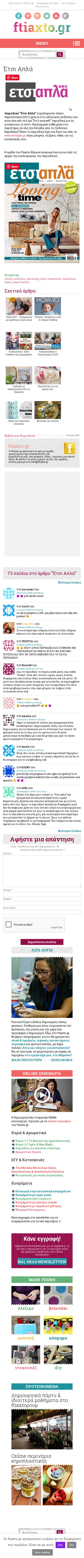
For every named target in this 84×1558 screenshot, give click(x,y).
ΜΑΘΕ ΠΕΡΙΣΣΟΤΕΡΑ (26, 1060)
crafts (8, 278)
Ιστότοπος (9, 907)
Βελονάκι (58, 1308)
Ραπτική (26, 1338)
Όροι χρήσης (42, 1552)
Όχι (72, 1545)
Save (14, 77)
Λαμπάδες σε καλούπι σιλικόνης (38, 1148)
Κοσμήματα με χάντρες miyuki (36, 1202)
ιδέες (43, 278)
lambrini (27, 699)
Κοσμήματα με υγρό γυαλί (33, 1195)
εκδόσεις (19, 278)
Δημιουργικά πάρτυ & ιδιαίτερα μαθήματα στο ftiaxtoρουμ (39, 1400)
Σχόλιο (7, 853)
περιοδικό (68, 278)
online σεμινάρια (59, 1121)
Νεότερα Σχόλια (69, 582)
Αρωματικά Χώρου (28, 1152)
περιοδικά (54, 278)
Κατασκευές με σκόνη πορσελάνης (39, 1175)
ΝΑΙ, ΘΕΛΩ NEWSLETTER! (42, 1261)
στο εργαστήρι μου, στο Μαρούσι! (48, 1055)
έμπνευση (33, 278)
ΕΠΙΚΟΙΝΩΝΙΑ (62, 1060)
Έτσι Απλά (18, 69)
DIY (58, 1367)
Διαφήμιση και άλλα (47, 3)
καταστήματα (59, 1040)
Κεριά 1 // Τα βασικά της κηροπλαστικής (42, 1141)
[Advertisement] (42, 514)
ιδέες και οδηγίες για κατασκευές (45, 1047)
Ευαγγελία (28, 623)
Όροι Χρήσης (68, 3)
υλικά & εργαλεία (23, 1040)
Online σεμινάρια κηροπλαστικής (31, 1458)
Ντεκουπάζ (26, 1367)
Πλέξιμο (26, 1308)
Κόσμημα (58, 1338)
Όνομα (8, 890)
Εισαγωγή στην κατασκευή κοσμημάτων (43, 1191)
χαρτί (7, 282)
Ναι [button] (60, 1545)
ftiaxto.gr (19, 446)
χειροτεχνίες (21, 282)
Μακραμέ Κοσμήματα (30, 1209)
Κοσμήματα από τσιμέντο (33, 1198)
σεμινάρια (18, 1044)
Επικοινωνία (42, 6)
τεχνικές (42, 1040)
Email (7, 898)
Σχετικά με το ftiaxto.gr (21, 3)
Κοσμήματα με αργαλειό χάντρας (38, 1206)
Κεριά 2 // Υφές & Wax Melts (34, 1144)
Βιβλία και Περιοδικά (19, 436)
